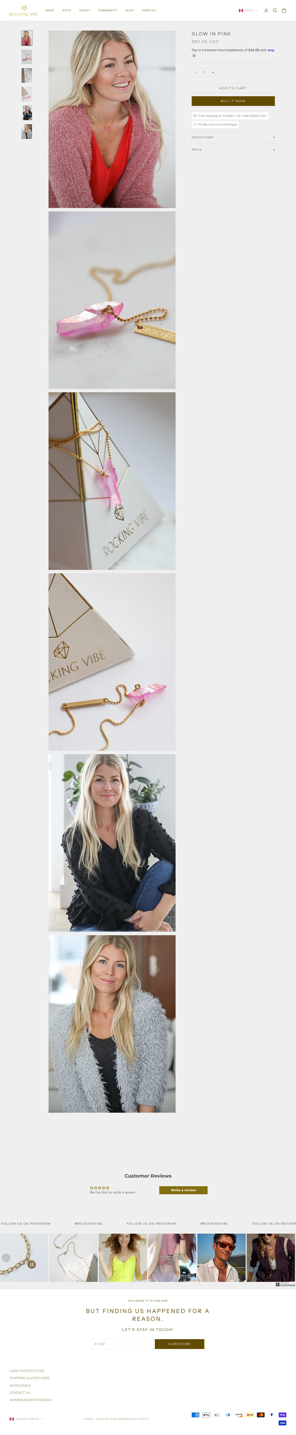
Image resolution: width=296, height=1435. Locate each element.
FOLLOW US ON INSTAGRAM (57, 1223)
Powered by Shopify (134, 1419)
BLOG (130, 10)
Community (108, 10)
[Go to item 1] (26, 38)
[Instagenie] (285, 1284)
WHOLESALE (20, 1385)
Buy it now (233, 101)
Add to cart (233, 88)
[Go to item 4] (26, 94)
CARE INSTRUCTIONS (27, 1371)
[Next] (290, 1258)
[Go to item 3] (26, 75)
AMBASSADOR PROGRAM (31, 1400)
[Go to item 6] (26, 131)
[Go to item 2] (26, 57)
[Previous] (6, 1258)
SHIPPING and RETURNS (30, 1378)
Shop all (149, 10)
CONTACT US (20, 1393)
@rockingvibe (120, 1223)
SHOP (50, 10)
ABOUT (84, 10)
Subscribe (179, 1344)
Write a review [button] (183, 1190)
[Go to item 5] (26, 113)
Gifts (66, 10)
